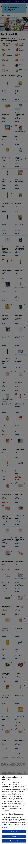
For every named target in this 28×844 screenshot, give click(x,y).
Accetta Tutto (14, 832)
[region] (14, 809)
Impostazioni (14, 841)
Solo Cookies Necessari (14, 836)
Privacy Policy (5, 827)
